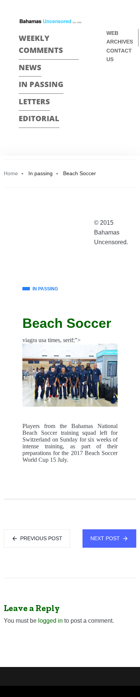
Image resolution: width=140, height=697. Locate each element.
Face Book (109, 84)
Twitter (109, 97)
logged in (50, 620)
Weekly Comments (41, 44)
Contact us (119, 55)
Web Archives (119, 37)
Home (11, 173)
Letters (34, 101)
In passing (41, 84)
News (30, 67)
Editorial (39, 118)
